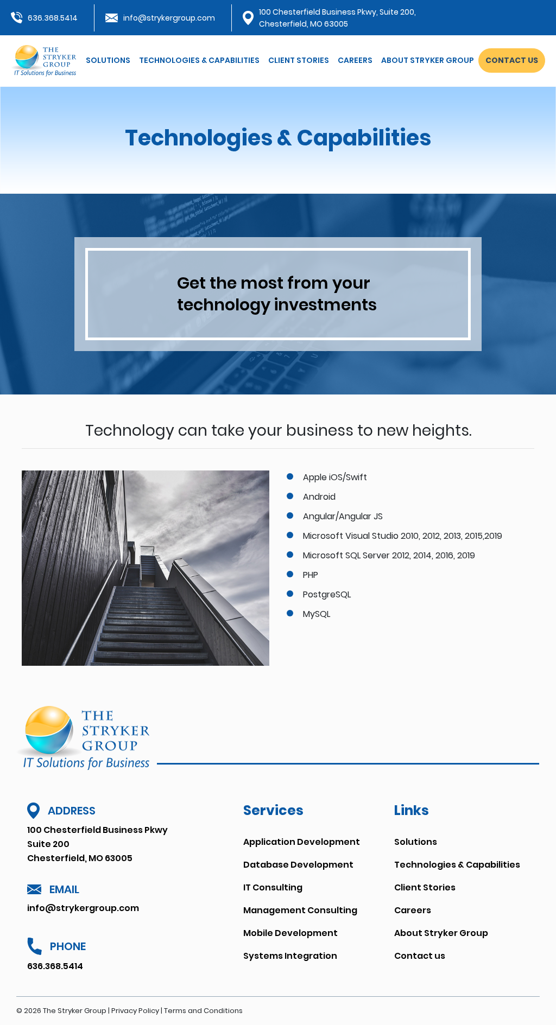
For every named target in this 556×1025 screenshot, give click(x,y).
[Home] (43, 60)
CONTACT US (511, 60)
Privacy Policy (135, 1010)
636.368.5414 (53, 17)
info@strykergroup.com (169, 17)
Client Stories (298, 60)
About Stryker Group (427, 60)
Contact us (419, 956)
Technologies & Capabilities (199, 60)
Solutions (108, 60)
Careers (355, 60)
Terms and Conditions (203, 1010)
